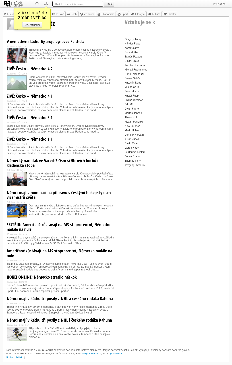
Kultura (156, 14)
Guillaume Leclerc (135, 152)
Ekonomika (108, 14)
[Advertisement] (175, 192)
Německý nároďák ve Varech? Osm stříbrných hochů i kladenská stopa (52, 162)
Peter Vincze (132, 91)
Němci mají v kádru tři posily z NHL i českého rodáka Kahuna (59, 320)
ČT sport (22, 73)
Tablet (19, 357)
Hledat (109, 3)
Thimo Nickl (131, 117)
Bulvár (60, 14)
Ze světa (89, 14)
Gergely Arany (133, 39)
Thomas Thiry (133, 160)
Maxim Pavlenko (134, 121)
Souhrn (13, 14)
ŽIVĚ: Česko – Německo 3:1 (30, 117)
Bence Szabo (132, 156)
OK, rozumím (32, 25)
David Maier (131, 143)
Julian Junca (132, 139)
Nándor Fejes (132, 43)
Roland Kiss (131, 52)
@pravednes (116, 353)
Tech (74, 14)
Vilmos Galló (132, 87)
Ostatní (172, 14)
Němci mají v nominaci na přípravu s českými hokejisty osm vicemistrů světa (59, 194)
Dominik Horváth (134, 134)
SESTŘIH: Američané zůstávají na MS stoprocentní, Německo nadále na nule (58, 226)
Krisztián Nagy (133, 82)
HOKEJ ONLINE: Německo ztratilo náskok (42, 277)
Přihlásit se (219, 4)
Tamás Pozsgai (133, 56)
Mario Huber (132, 130)
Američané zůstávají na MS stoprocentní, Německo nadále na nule (59, 253)
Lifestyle (140, 14)
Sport (125, 14)
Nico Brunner (132, 126)
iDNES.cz (24, 324)
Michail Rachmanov (136, 69)
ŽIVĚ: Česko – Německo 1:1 (30, 139)
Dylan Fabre (132, 108)
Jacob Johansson (135, 65)
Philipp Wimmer (134, 100)
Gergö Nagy (132, 147)
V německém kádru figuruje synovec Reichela (45, 41)
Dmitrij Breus (132, 61)
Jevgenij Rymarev (135, 165)
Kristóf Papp (132, 95)
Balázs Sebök (132, 78)
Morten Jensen (133, 113)
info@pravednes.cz (91, 353)
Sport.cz (22, 46)
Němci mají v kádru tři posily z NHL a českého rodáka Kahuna (60, 298)
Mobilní (9, 357)
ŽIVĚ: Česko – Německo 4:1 (30, 96)
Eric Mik (129, 104)
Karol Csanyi (132, 48)
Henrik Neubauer (134, 74)
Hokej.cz (21, 170)
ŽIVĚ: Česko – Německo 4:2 (30, 69)
